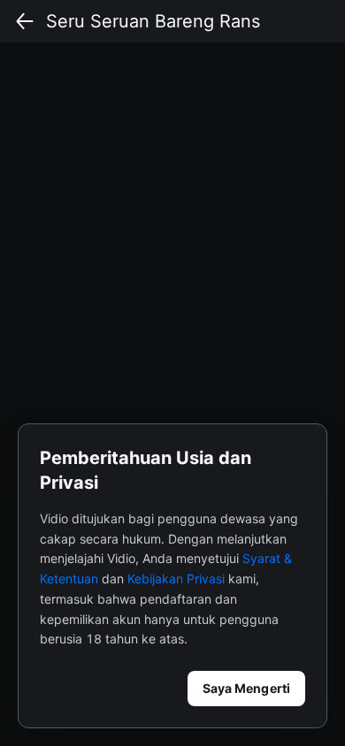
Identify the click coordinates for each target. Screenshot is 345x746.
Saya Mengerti (246, 688)
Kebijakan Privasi (176, 578)
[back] (24, 21)
